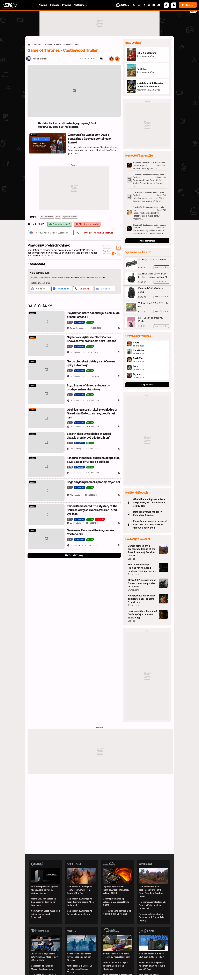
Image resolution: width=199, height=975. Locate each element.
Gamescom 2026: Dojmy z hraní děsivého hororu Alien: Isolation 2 (80, 902)
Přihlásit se (187, 5)
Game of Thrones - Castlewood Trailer (62, 44)
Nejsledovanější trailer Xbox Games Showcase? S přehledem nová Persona (91, 339)
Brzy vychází (133, 43)
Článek (33, 135)
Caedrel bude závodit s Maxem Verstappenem (42, 967)
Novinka (37, 44)
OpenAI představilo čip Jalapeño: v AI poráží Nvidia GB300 (116, 902)
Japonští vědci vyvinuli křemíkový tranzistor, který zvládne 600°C (116, 890)
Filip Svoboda (75, 495)
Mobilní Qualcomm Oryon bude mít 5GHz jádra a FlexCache (115, 965)
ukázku (50, 255)
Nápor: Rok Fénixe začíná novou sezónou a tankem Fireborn (79, 957)
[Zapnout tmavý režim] (173, 5)
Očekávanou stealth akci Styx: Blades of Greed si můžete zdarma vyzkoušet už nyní (92, 413)
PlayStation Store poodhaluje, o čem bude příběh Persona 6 (93, 315)
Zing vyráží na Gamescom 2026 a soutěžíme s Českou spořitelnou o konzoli (89, 138)
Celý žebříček (147, 384)
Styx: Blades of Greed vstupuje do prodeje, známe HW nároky (88, 387)
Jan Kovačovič (75, 523)
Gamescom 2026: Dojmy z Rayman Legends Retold (79, 912)
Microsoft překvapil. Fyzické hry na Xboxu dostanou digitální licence (142, 568)
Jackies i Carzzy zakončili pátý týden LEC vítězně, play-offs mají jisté (44, 957)
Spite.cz (131, 559)
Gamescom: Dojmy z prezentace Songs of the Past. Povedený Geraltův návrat (141, 550)
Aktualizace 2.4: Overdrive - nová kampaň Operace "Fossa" (80, 969)
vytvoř (103, 278)
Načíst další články (74, 555)
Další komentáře (147, 241)
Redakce (74, 154)
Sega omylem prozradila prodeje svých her (93, 482)
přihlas (74, 278)
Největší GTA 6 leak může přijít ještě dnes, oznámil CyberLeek (142, 599)
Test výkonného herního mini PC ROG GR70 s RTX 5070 (117, 912)
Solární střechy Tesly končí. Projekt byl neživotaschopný (116, 955)
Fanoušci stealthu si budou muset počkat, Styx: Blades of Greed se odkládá (93, 460)
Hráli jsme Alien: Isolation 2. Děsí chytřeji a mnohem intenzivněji (143, 614)
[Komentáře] (101, 58)
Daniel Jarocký (75, 352)
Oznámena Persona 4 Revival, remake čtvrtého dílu (90, 532)
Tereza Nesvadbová (77, 328)
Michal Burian (40, 59)
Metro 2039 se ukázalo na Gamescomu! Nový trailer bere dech (142, 583)
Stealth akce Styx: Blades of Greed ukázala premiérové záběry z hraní (89, 435)
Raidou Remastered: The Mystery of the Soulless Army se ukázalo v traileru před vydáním (92, 510)
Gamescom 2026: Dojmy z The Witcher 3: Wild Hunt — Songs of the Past (80, 890)
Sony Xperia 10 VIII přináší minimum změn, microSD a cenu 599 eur (152, 965)
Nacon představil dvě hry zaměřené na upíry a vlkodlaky (91, 363)
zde (29, 255)
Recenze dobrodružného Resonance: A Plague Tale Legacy (151, 917)
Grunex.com (133, 574)
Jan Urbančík (75, 545)
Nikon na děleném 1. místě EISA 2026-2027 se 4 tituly (151, 955)
